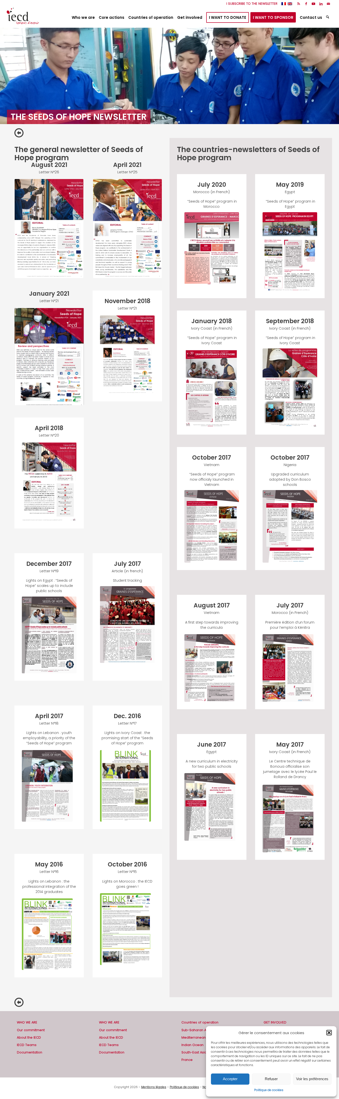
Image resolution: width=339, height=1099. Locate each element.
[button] (329, 1032)
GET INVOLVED (275, 1022)
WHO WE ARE (27, 1022)
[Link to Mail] (328, 3)
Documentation (29, 1052)
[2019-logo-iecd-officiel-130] (23, 17)
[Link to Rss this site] (298, 3)
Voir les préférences (312, 1079)
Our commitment (31, 1030)
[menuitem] (250, 3)
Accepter (230, 1079)
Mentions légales (153, 1087)
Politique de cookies (268, 1090)
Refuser (271, 1079)
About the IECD (29, 1037)
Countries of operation (199, 1022)
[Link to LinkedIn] (321, 3)
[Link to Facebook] (306, 3)
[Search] (328, 17)
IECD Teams (26, 1045)
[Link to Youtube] (313, 3)
